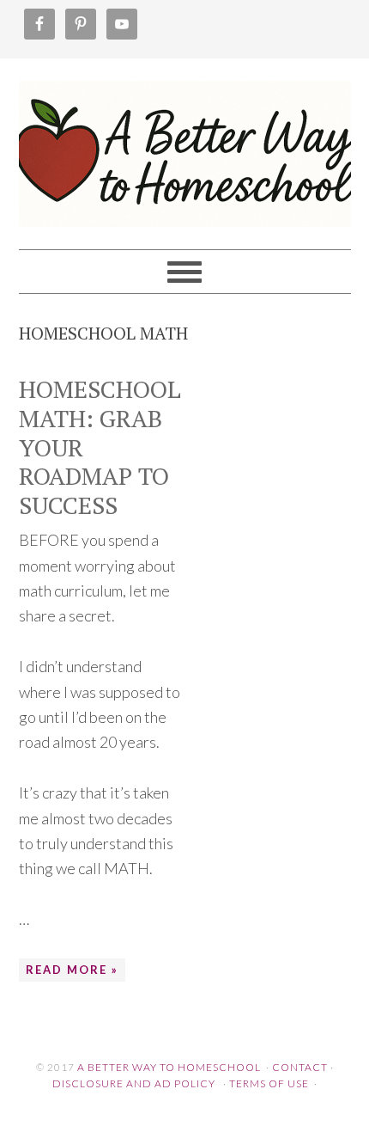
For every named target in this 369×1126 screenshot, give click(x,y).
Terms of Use (269, 1083)
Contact (300, 1067)
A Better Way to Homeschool (185, 146)
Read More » (72, 969)
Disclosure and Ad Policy (133, 1083)
